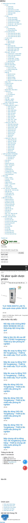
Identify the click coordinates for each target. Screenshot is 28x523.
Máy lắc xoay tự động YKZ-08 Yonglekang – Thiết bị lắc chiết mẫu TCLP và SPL (15, 364)
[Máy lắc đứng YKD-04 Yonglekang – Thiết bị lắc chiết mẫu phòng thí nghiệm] (15, 382)
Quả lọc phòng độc (10, 204)
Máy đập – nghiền (9, 99)
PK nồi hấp (7, 229)
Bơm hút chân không (10, 64)
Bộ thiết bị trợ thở (9, 202)
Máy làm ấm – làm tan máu (11, 190)
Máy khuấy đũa (11, 45)
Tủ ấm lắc (10, 14)
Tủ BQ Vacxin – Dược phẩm (14, 53)
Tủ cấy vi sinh (8, 38)
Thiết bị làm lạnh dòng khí (14, 55)
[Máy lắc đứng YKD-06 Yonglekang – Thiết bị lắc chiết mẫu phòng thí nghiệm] (15, 396)
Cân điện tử (11, 158)
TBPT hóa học (11, 114)
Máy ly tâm (8, 82)
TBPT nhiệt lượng (12, 110)
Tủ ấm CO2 (10, 8)
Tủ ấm (6, 5)
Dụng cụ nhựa (8, 166)
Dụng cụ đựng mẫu (12, 69)
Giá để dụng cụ (9, 169)
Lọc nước (10, 92)
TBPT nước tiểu (11, 121)
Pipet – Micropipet (9, 165)
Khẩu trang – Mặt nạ (10, 215)
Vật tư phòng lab (9, 174)
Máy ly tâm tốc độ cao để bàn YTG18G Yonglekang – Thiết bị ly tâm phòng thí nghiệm (15, 340)
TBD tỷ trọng (11, 147)
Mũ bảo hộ (7, 212)
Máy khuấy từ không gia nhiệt (15, 47)
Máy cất (7, 39)
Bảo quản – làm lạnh (10, 52)
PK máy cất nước (9, 219)
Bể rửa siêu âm (9, 96)
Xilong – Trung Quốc (10, 183)
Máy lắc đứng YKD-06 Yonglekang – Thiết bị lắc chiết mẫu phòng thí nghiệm (14, 401)
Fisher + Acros (8, 177)
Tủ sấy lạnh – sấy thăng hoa (14, 24)
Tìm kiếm (21, 252)
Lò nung (7, 97)
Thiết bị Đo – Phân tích (8, 103)
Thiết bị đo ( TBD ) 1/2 (10, 122)
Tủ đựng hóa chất (9, 171)
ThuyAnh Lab (4, 238)
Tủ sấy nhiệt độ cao (13, 25)
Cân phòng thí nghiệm (10, 155)
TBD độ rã (10, 150)
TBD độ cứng (11, 133)
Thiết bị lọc (8, 91)
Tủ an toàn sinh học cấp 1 (14, 33)
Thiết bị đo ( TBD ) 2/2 (10, 138)
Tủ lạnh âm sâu (11, 56)
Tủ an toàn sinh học (10, 31)
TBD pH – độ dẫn (12, 141)
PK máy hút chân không (11, 221)
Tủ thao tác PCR (9, 83)
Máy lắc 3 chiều (12, 78)
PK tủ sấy (7, 227)
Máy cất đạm (11, 42)
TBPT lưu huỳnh (11, 113)
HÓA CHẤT (5, 176)
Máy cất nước (11, 41)
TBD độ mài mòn (12, 129)
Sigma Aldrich (8, 182)
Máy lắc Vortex (11, 74)
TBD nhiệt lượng (12, 143)
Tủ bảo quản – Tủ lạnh (13, 58)
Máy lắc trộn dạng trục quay (15, 80)
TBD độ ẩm (10, 135)
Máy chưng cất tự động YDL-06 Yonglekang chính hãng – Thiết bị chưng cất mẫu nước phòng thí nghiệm (15, 442)
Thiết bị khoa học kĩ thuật (9, 3)
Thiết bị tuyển (8, 85)
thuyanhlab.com (12, 462)
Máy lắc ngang (11, 77)
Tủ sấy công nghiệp (12, 19)
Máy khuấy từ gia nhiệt (13, 49)
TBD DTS (10, 136)
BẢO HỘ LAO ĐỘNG (7, 197)
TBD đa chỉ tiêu (11, 132)
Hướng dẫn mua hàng (9, 508)
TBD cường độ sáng (13, 125)
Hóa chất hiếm (8, 186)
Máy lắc (7, 72)
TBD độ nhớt (11, 149)
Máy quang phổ (11, 152)
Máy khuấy (8, 44)
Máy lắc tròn (11, 75)
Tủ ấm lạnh (10, 6)
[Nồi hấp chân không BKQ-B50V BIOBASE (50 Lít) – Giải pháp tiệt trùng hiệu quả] (15, 322)
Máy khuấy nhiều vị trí (13, 50)
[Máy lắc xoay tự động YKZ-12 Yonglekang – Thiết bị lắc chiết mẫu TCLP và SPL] (15, 371)
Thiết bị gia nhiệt (9, 100)
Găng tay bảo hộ (9, 199)
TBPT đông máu (12, 107)
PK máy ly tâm (8, 218)
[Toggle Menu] (26, 266)
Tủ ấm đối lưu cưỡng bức (14, 11)
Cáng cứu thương (9, 201)
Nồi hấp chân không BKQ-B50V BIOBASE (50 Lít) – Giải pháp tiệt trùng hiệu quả (15, 327)
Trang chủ (3, 271)
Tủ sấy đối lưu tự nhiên (13, 22)
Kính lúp (7, 161)
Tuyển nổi (10, 88)
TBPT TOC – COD (12, 119)
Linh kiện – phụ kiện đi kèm (9, 216)
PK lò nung (7, 224)
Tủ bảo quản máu (9, 193)
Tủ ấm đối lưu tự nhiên (13, 9)
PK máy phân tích (9, 232)
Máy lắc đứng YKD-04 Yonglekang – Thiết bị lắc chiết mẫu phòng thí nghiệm (14, 387)
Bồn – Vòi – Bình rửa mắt (11, 213)
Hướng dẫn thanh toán (9, 505)
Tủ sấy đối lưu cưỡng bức (14, 20)
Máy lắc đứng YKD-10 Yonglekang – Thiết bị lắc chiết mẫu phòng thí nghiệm (14, 428)
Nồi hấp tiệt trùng (9, 63)
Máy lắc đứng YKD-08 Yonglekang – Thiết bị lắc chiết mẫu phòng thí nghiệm (14, 414)
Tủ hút (6, 27)
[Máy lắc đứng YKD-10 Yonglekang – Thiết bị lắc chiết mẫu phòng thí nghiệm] (15, 423)
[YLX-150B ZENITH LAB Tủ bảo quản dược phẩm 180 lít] (12, 295)
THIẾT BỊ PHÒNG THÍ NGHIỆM (10, 154)
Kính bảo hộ (8, 210)
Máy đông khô (11, 61)
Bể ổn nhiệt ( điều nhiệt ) (11, 89)
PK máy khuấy (8, 226)
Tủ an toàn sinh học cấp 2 (14, 35)
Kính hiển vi (8, 160)
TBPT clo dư (11, 108)
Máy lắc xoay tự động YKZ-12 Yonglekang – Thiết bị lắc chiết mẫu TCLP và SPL (15, 375)
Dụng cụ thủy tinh (9, 163)
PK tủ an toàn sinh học (10, 234)
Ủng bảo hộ (8, 207)
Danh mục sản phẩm (8, 264)
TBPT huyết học (12, 111)
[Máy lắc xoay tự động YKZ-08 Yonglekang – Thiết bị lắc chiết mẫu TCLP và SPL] (15, 360)
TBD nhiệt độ (11, 146)
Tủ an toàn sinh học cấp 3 (14, 36)
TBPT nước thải (11, 116)
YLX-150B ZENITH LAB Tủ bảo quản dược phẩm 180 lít (15, 307)
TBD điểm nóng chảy (13, 124)
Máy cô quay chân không (11, 102)
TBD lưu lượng (11, 144)
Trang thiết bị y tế (9, 194)
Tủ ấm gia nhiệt (11, 13)
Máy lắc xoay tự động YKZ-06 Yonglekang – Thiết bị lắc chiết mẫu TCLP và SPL (15, 353)
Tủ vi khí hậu (8, 71)
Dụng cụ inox (8, 168)
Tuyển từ (10, 86)
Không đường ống (12, 30)
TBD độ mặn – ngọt (12, 127)
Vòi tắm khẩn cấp (9, 205)
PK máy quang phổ (10, 223)
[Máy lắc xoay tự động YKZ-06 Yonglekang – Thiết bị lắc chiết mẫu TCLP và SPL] (15, 349)
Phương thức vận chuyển (10, 507)
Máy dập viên (8, 191)
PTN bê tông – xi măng (11, 172)
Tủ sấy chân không (12, 17)
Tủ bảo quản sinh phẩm (13, 60)
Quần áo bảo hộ (9, 208)
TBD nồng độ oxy (12, 139)
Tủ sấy (6, 16)
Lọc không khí (11, 94)
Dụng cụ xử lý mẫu (9, 66)
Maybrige (7, 180)
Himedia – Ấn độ (9, 179)
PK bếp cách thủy (9, 230)
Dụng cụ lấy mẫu (12, 67)
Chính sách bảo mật (8, 510)
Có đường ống (11, 28)
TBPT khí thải (11, 118)
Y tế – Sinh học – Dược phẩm (10, 188)
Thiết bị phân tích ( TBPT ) (11, 105)
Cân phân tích (11, 157)
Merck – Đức (8, 185)
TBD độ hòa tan (12, 130)
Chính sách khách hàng (9, 504)
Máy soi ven (8, 196)
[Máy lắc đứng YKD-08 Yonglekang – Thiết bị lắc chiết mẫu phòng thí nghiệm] (15, 409)
